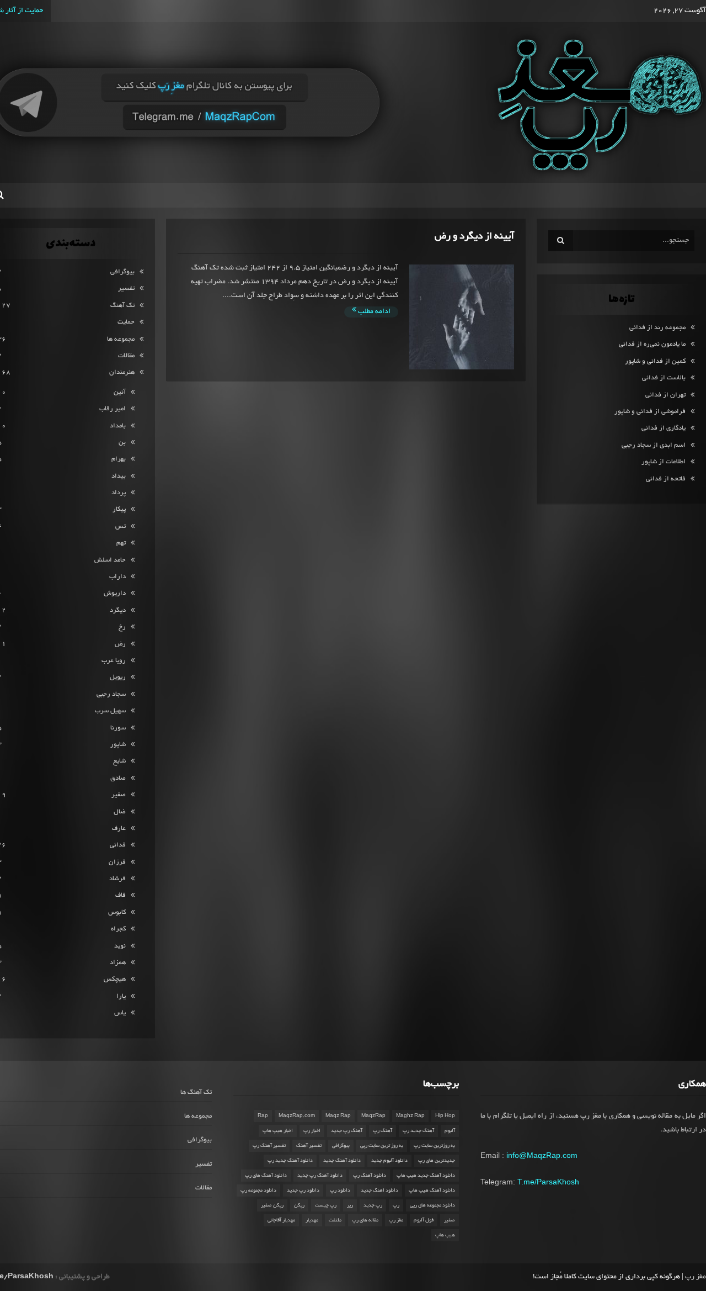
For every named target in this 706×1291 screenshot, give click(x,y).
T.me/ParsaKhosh (548, 1181)
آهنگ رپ (382, 1131)
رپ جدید (372, 1205)
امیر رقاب (112, 408)
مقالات (126, 355)
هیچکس (115, 979)
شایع (119, 761)
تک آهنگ (122, 305)
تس (120, 526)
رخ (122, 627)
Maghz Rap (410, 1116)
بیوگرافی (122, 272)
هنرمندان (122, 372)
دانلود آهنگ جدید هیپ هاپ (426, 1175)
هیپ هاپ (445, 1235)
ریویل (118, 677)
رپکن (299, 1205)
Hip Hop (445, 1116)
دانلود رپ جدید (303, 1190)
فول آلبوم (424, 1220)
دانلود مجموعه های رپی (432, 1205)
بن (122, 442)
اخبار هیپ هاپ (278, 1131)
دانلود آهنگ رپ (369, 1175)
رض (120, 644)
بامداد (118, 426)
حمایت (126, 322)
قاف (120, 895)
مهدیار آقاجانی (281, 1220)
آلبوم (450, 1131)
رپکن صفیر (272, 1205)
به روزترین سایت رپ (434, 1146)
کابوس (117, 912)
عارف (119, 828)
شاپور (118, 744)
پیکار (119, 509)
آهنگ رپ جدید (346, 1131)
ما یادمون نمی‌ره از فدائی (652, 344)
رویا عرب (113, 660)
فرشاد (117, 878)
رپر (350, 1205)
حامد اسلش (110, 560)
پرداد (118, 492)
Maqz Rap (338, 1116)
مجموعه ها (121, 339)
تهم (121, 543)
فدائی (118, 845)
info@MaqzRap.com (541, 1155)
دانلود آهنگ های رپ (266, 1175)
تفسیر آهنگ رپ (269, 1146)
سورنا (118, 728)
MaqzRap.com (297, 1116)
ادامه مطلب (373, 312)
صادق (118, 778)
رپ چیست (325, 1205)
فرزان (117, 862)
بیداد (118, 476)
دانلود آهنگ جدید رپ (290, 1160)
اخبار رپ (311, 1131)
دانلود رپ (340, 1190)
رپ (396, 1205)
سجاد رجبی (111, 694)
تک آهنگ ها (196, 1092)
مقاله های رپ (365, 1220)
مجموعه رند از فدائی (657, 327)
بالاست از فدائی (664, 378)
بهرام (118, 459)
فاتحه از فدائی (666, 479)
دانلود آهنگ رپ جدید (320, 1175)
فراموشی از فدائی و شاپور (650, 411)
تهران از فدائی (665, 395)
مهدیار (312, 1220)
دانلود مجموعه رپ (258, 1190)
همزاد (118, 962)
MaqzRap (373, 1116)
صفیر (118, 794)
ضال (120, 812)
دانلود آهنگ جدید (342, 1160)
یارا (121, 996)
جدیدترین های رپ (436, 1160)
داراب (117, 576)
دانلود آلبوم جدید (389, 1160)
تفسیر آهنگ (309, 1146)
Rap (263, 1116)
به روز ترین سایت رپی (381, 1146)
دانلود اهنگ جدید (379, 1190)
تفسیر (126, 288)
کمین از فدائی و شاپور (655, 361)
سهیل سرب (110, 711)
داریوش (115, 593)
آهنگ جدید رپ (418, 1131)
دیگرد (118, 610)
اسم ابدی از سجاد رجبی (654, 445)
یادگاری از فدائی (663, 428)
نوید (120, 946)
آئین (120, 392)
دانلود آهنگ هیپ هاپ (432, 1190)
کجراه (118, 929)
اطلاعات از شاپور (663, 461)
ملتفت (335, 1220)
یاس (120, 1013)
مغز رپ (396, 1220)
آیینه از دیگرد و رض (474, 236)
